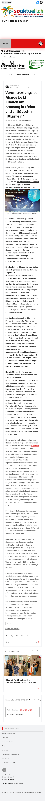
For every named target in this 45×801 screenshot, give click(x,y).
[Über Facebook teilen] (6, 636)
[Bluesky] (37, 2)
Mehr (36, 75)
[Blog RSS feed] (4, 770)
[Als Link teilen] (22, 636)
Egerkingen (10, 624)
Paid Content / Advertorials (10, 754)
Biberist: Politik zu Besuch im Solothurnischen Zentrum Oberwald (21, 681)
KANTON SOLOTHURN (12, 629)
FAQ (3, 746)
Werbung (5, 750)
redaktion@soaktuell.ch (15, 783)
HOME (5, 43)
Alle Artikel (7, 75)
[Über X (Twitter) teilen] (12, 636)
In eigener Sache (7, 742)
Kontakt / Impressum (8, 733)
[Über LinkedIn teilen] (17, 636)
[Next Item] (38, 64)
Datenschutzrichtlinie (8, 762)
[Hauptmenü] (41, 43)
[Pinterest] (41, 2)
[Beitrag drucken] (27, 636)
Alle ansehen (36, 651)
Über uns (5, 738)
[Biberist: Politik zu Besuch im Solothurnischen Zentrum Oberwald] (22, 665)
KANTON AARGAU (22, 75)
